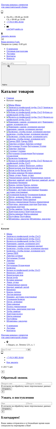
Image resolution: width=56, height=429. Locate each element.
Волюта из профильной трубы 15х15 (30, 118)
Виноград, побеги (34, 165)
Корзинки (22, 182)
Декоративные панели (40, 177)
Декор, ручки (27, 175)
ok (29, 350)
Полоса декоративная (39, 202)
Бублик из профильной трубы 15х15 (29, 113)
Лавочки (21, 148)
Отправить (6, 389)
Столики (21, 151)
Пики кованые (29, 199)
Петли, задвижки (33, 197)
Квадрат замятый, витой (43, 180)
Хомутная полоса (33, 211)
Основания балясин (37, 194)
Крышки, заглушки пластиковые (27, 191)
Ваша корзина (10, 42)
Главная (10, 98)
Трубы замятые (30, 209)
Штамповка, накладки (40, 219)
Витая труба (26, 170)
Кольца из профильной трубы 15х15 (29, 162)
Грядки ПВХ (27, 141)
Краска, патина (30, 185)
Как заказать (12, 362)
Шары (18, 105)
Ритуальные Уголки (37, 146)
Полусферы (25, 216)
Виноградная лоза (34, 168)
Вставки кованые (33, 173)
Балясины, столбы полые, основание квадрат (27, 134)
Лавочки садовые (33, 144)
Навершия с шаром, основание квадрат (25, 129)
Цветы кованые (31, 214)
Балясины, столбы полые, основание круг (26, 139)
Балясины (22, 158)
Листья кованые (31, 187)
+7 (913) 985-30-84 (15, 22)
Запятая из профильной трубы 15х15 (30, 108)
